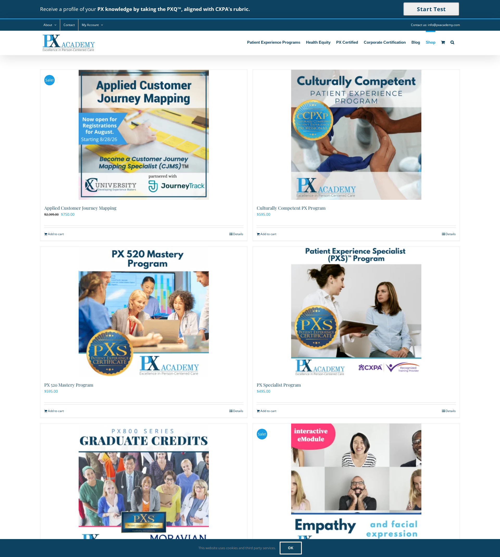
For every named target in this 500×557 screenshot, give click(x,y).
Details (238, 234)
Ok (290, 548)
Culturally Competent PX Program (291, 208)
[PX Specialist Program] (356, 312)
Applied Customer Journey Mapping (80, 208)
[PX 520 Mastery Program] (143, 312)
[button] (452, 42)
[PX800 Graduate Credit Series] (143, 489)
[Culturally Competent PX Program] (356, 135)
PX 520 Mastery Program (68, 385)
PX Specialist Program (279, 385)
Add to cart (56, 234)
